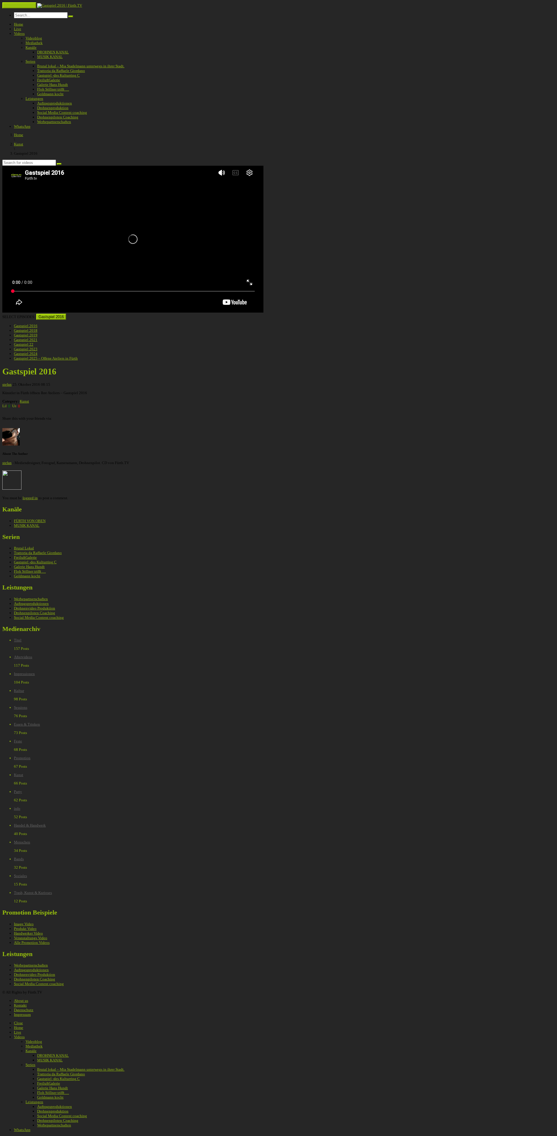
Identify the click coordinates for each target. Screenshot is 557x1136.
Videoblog (34, 38)
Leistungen (34, 98)
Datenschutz (23, 1010)
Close (18, 1023)
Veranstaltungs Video (30, 938)
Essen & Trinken (27, 724)
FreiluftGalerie (48, 80)
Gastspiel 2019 (25, 335)
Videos (19, 33)
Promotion (22, 758)
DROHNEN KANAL (53, 52)
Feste (18, 741)
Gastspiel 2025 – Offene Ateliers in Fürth (46, 358)
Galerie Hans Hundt (52, 84)
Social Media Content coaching (62, 112)
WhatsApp (22, 126)
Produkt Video (25, 928)
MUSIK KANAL (50, 57)
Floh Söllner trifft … (53, 89)
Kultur (19, 690)
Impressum (22, 1014)
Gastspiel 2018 (25, 330)
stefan (7, 384)
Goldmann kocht (50, 94)
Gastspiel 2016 (51, 317)
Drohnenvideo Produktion (34, 608)
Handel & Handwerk (30, 825)
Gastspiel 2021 (25, 340)
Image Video (24, 924)
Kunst (24, 401)
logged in (30, 498)
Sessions (20, 707)
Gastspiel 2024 (25, 353)
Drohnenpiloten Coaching (57, 117)
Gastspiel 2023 (25, 349)
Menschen (22, 842)
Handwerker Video (28, 933)
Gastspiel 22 (23, 344)
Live (17, 29)
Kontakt (20, 1005)
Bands (19, 859)
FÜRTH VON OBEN (30, 521)
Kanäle (31, 47)
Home (18, 24)
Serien (30, 61)
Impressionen (24, 674)
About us (21, 1000)
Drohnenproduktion (52, 108)
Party (18, 791)
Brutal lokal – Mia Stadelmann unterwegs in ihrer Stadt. (80, 66)
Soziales (20, 876)
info (17, 808)
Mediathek (34, 43)
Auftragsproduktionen (54, 103)
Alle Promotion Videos (32, 942)
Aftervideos (23, 657)
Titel (17, 640)
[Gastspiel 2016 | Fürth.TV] (59, 5)
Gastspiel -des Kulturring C (58, 75)
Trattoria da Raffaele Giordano (61, 70)
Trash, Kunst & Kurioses (33, 892)
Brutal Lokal (24, 548)
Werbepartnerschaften (54, 122)
